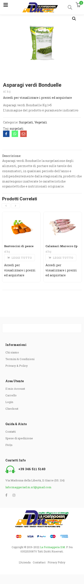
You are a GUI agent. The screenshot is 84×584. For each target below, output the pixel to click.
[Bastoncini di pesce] (21, 215)
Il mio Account (15, 389)
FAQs (8, 445)
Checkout (11, 409)
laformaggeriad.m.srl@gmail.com (28, 487)
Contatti (10, 431)
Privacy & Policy (16, 366)
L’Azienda (25, 562)
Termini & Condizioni (19, 359)
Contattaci (39, 562)
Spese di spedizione (19, 438)
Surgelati (26, 122)
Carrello (11, 395)
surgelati (16, 128)
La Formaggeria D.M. (52, 547)
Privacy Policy (56, 562)
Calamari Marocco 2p (61, 246)
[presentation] (6, 205)
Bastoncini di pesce (19, 246)
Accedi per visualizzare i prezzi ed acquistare (37, 98)
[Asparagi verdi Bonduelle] (6, 134)
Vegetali (40, 122)
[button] (74, 19)
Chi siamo (12, 352)
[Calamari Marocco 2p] (62, 215)
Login (9, 402)
